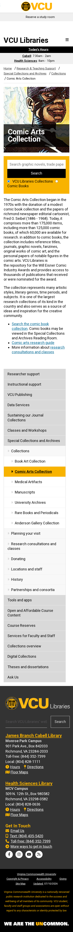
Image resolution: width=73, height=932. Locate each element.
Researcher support (24, 374)
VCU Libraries (26, 40)
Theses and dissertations (28, 667)
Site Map (21, 883)
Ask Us (13, 677)
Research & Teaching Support (36, 68)
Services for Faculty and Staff (31, 636)
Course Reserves (21, 625)
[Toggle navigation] (67, 40)
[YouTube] (29, 854)
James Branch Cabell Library (33, 735)
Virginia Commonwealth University (36, 874)
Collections (58, 73)
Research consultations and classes (32, 546)
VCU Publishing (20, 394)
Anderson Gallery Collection (37, 523)
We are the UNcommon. (36, 924)
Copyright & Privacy (17, 878)
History (17, 579)
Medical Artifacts (28, 482)
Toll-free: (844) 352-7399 (30, 841)
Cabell (26, 56)
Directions (35, 767)
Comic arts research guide (33, 343)
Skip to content (14, 26)
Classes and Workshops (27, 430)
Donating (18, 559)
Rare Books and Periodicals (36, 513)
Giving (63, 878)
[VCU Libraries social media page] (9, 854)
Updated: (38, 883)
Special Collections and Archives (25, 73)
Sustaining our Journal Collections (25, 417)
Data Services (19, 405)
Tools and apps (20, 600)
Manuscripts (25, 492)
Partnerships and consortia (33, 590)
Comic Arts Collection (33, 471)
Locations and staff (26, 569)
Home (8, 68)
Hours (15, 767)
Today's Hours (38, 49)
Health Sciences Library (29, 783)
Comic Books (18, 186)
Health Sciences (25, 61)
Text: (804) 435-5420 (26, 836)
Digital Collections (22, 656)
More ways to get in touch (31, 846)
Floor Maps (19, 772)
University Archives (30, 502)
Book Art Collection (30, 461)
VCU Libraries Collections (32, 181)
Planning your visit (25, 533)
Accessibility (44, 878)
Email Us (17, 831)
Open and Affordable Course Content (30, 612)
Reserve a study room (40, 17)
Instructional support (24, 384)
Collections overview (24, 646)
